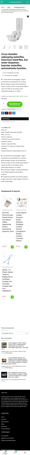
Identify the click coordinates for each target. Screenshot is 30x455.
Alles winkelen (5, 421)
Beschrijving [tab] (6, 118)
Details (25, 96)
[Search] (27, 2)
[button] (28, 16)
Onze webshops (5, 428)
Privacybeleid (4, 435)
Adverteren (4, 426)
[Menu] (2, 2)
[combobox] (15, 333)
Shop (9, 7)
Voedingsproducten (19, 7)
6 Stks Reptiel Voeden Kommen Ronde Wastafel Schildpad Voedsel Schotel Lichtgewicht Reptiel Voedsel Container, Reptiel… (21, 227)
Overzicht (3, 419)
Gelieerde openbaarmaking (8, 440)
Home (2, 7)
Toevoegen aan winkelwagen (15, 104)
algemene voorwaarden (7, 438)
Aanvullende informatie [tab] (9, 121)
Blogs (2, 424)
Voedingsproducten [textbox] (14, 333)
